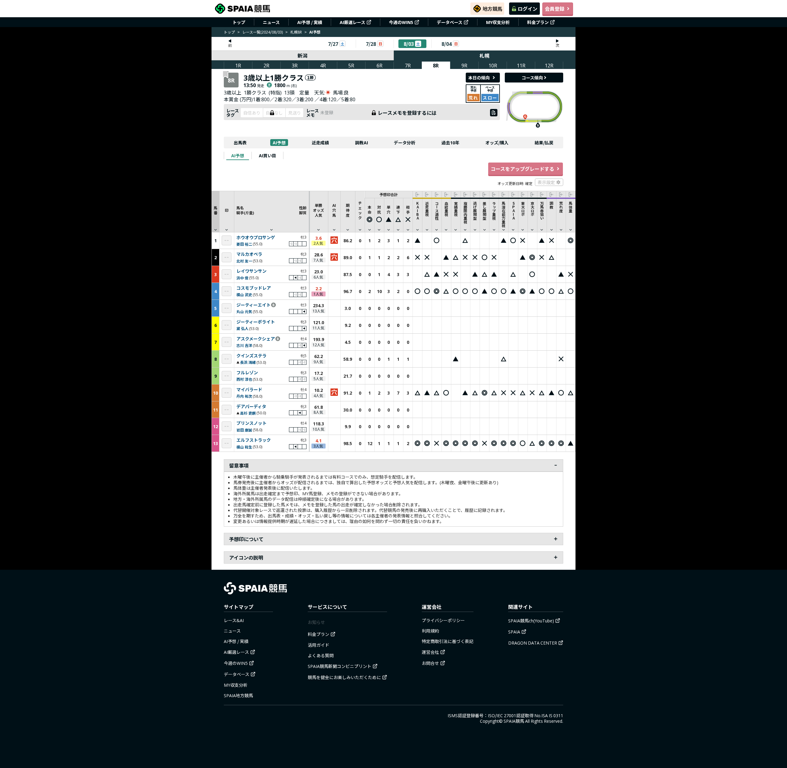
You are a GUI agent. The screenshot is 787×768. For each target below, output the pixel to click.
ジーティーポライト (255, 322)
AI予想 (279, 142)
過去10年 (450, 142)
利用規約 (430, 631)
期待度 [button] (348, 210)
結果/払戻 (544, 142)
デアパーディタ (251, 406)
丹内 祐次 (244, 396)
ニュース (271, 22)
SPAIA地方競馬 (238, 695)
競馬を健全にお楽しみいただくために (344, 677)
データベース (449, 22)
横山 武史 (244, 294)
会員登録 (554, 8)
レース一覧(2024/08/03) (262, 31)
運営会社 (430, 651)
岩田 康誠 (244, 430)
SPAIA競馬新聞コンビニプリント (339, 666)
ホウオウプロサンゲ (255, 237)
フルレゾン (247, 373)
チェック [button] (360, 210)
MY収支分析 (498, 22)
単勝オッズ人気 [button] (318, 210)
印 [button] (226, 210)
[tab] (237, 155)
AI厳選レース (352, 22)
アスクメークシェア (255, 339)
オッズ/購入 (496, 142)
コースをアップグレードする (522, 168)
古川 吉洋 (244, 345)
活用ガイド (318, 645)
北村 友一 (244, 261)
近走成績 (320, 142)
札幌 (484, 55)
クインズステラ (251, 356)
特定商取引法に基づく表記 (447, 641)
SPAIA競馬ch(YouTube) (531, 620)
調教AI (361, 142)
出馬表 (240, 142)
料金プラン (538, 22)
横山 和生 (244, 446)
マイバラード (249, 389)
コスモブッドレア (253, 288)
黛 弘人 (242, 328)
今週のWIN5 (401, 22)
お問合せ (430, 663)
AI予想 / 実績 (309, 22)
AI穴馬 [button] (334, 210)
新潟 (302, 55)
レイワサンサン (251, 271)
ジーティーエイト (253, 305)
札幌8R (296, 31)
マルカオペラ (249, 254)
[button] (271, 211)
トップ (238, 22)
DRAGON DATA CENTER (532, 642)
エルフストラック (253, 440)
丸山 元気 (244, 311)
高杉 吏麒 (248, 413)
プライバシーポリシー (443, 620)
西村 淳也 (244, 379)
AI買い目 (267, 155)
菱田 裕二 (244, 244)
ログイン (527, 8)
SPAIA (514, 631)
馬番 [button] (215, 210)
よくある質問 (321, 655)
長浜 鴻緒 (248, 362)
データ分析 (404, 142)
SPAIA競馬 (514, 721)
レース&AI (234, 620)
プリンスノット (251, 423)
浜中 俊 (242, 277)
